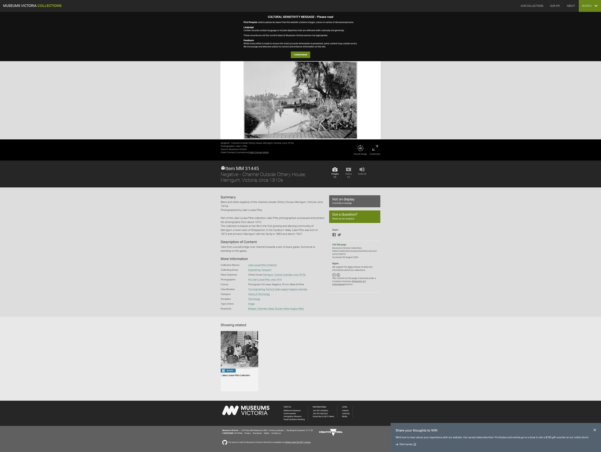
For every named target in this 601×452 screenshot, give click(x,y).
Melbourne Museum (292, 410)
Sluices (279, 309)
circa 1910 (276, 279)
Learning (345, 413)
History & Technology (259, 294)
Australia (287, 275)
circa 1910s (299, 275)
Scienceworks (290, 413)
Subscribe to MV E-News (323, 416)
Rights (266, 433)
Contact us (276, 433)
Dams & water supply (277, 289)
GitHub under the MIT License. (298, 442)
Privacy (247, 433)
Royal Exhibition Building (294, 419)
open (350, 267)
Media (344, 416)
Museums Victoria (32, 6)
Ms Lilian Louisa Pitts (259, 279)
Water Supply (290, 309)
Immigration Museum (292, 416)
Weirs (301, 309)
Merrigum (268, 275)
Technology (254, 299)
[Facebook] (334, 235)
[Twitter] (339, 235)
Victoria (278, 275)
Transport (266, 270)
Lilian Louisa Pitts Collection (262, 265)
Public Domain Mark (258, 152)
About (571, 6)
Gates (271, 309)
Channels (262, 309)
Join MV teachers (320, 413)
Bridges (252, 309)
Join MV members (320, 410)
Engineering (254, 270)
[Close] (594, 430)
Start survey (405, 444)
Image (251, 304)
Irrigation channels (297, 289)
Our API (555, 6)
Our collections (532, 6)
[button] (590, 6)
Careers (345, 410)
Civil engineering (256, 289)
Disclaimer (257, 433)
